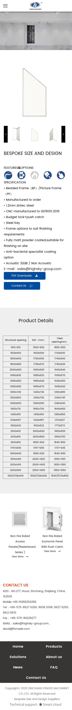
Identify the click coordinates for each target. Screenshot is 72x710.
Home (18, 646)
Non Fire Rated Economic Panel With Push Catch (52, 541)
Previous (6, 134)
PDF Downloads (22, 275)
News (18, 667)
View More (17, 557)
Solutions (18, 656)
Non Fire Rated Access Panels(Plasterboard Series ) (20, 544)
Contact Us (36, 677)
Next (63, 134)
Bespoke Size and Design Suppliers (37, 699)
